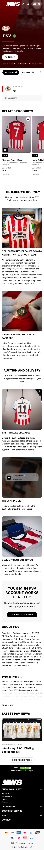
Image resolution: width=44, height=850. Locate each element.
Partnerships (7, 796)
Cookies (30, 843)
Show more (7, 705)
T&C (12, 843)
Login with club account (22, 615)
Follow (11, 57)
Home (4, 64)
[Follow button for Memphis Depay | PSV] (28, 119)
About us (5, 793)
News (4, 799)
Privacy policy (21, 843)
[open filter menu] (41, 72)
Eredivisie (32, 64)
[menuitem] (3, 3)
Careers (5, 802)
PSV (40, 64)
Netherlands (22, 64)
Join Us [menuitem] (36, 4)
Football (12, 64)
